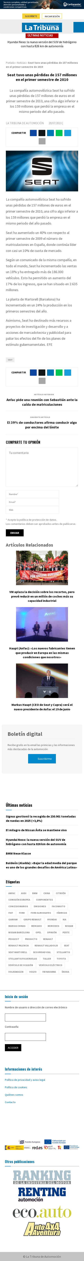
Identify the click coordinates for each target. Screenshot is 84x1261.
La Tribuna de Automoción (25, 123)
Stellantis (63, 952)
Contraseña (11, 1026)
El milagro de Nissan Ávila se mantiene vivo (36, 830)
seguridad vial (42, 952)
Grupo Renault (32, 919)
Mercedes (53, 925)
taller (47, 958)
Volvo (33, 971)
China (46, 893)
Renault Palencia (18, 945)
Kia (64, 919)
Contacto (10, 1102)
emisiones (40, 906)
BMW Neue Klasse (18, 853)
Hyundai (52, 919)
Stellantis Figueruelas (22, 958)
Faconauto (58, 906)
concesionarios (18, 906)
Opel (38, 932)
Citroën (61, 893)
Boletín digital (25, 733)
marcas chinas (16, 925)
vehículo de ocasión (20, 965)
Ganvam (13, 919)
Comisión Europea (19, 899)
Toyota (61, 958)
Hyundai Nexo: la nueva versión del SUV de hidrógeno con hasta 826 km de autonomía (42, 44)
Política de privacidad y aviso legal (25, 1080)
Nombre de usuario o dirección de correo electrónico (36, 1007)
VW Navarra (49, 971)
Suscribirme (45, 758)
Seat (10, 359)
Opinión (52, 932)
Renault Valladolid (46, 945)
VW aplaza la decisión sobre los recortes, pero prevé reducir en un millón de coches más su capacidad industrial (42, 596)
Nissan (69, 925)
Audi (23, 893)
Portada (10, 62)
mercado (36, 925)
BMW (35, 893)
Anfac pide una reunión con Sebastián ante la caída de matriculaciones (42, 402)
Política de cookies (16, 1087)
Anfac (11, 893)
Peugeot (13, 939)
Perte (66, 932)
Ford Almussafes (41, 912)
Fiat (10, 912)
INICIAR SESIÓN (52, 16)
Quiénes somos (14, 1094)
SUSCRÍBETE (31, 16)
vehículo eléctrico (50, 965)
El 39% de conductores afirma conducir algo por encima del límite (42, 424)
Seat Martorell (17, 952)
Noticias (21, 62)
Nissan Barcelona (19, 932)
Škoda (65, 971)
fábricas (62, 912)
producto (31, 939)
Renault (48, 939)
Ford (22, 912)
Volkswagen (15, 971)
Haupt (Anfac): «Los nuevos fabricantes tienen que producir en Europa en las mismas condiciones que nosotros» (42, 652)
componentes (44, 899)
